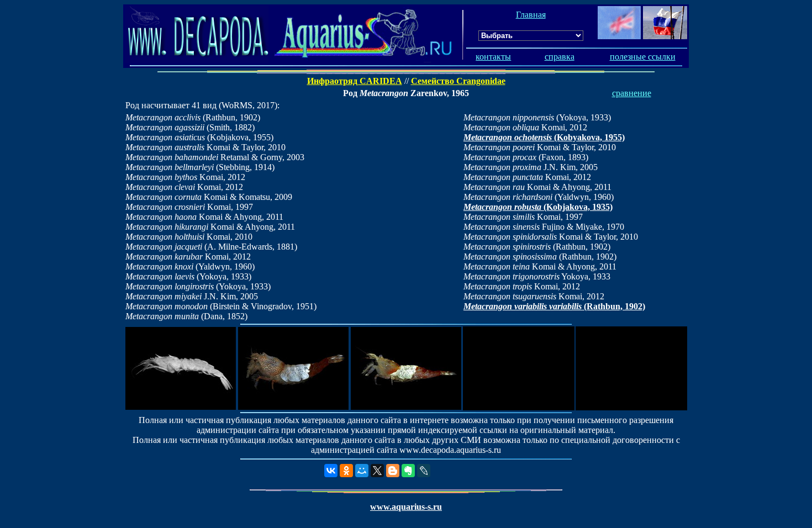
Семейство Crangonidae (458, 81)
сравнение (631, 93)
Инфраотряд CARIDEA (354, 81)
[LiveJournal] (423, 470)
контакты (493, 56)
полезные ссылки (643, 56)
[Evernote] (408, 470)
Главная (531, 14)
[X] (377, 470)
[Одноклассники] (346, 470)
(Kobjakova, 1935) (538, 207)
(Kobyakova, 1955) (544, 137)
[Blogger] (392, 470)
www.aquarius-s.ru (406, 506)
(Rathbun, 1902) (554, 306)
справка (559, 56)
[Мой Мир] (361, 470)
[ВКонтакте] (331, 470)
